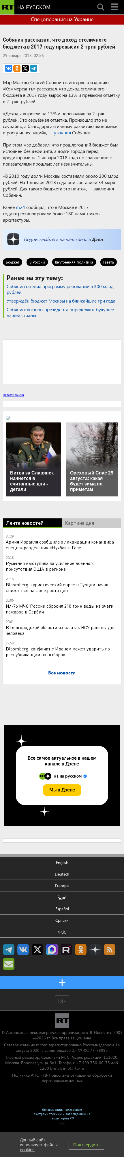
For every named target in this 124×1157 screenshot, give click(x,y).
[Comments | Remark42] (62, 361)
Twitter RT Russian (37, 949)
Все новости (62, 673)
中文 (62, 931)
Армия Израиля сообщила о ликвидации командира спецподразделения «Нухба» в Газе (60, 544)
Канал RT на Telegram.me (8, 949)
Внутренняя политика (74, 261)
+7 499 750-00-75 (93, 1062)
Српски (62, 920)
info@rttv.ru (73, 1068)
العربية (62, 897)
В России (37, 261)
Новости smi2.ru (13, 395)
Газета (108, 261)
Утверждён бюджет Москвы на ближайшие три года (61, 301)
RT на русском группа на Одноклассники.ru (81, 949)
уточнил (62, 132)
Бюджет (12, 261)
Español (62, 908)
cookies (27, 1149)
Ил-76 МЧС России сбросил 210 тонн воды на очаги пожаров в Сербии (59, 609)
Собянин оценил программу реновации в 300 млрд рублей (60, 289)
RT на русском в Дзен (95, 949)
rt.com (41, 1044)
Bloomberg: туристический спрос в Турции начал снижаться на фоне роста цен (57, 587)
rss (109, 949)
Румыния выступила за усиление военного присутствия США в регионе (50, 566)
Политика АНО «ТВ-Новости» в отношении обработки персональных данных (62, 1077)
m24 (20, 207)
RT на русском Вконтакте (23, 949)
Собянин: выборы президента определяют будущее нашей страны (60, 312)
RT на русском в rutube (66, 949)
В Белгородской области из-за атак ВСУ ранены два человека (61, 630)
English (62, 862)
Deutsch (62, 874)
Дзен (97, 239)
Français (62, 885)
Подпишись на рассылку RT (8, 964)
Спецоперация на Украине (62, 19)
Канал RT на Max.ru (52, 949)
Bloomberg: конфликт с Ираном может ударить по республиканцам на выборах (58, 651)
